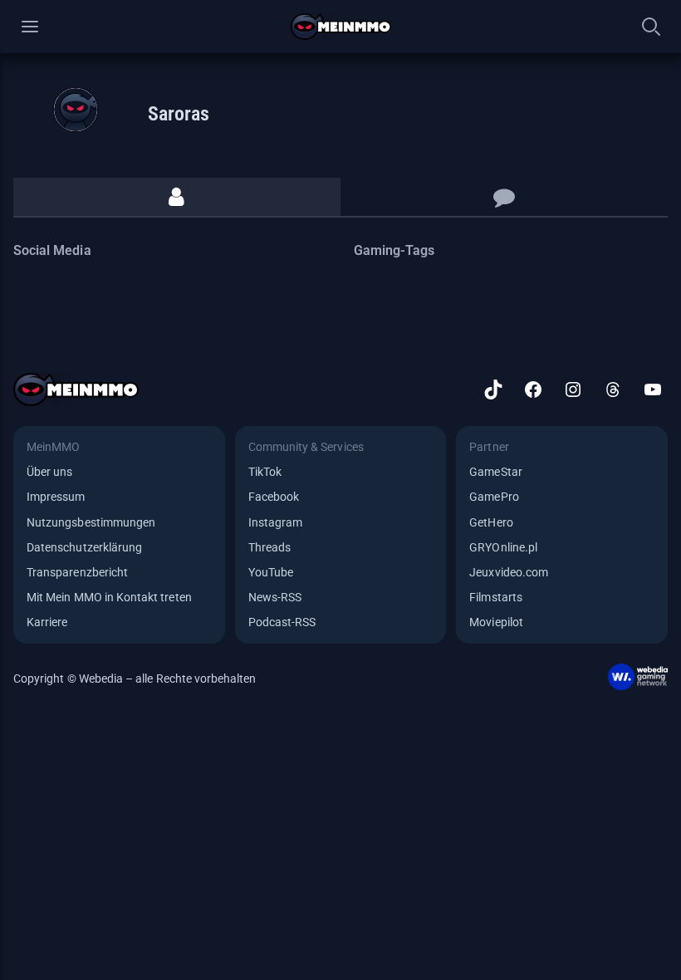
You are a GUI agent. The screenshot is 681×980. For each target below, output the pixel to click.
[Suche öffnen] (651, 26)
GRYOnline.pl (503, 547)
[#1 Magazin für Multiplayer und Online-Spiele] (341, 26)
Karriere (47, 622)
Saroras (178, 113)
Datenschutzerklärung (84, 547)
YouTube (270, 572)
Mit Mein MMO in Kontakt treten (109, 597)
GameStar (495, 471)
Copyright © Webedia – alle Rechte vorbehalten (135, 678)
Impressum (56, 496)
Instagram (275, 522)
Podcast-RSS (282, 622)
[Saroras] (75, 109)
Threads (269, 547)
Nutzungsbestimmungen (91, 522)
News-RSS (274, 597)
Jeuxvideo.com (508, 572)
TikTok (265, 471)
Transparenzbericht (77, 572)
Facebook (273, 496)
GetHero (490, 522)
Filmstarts (495, 597)
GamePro (493, 496)
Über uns (49, 471)
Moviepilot (496, 622)
